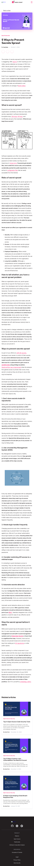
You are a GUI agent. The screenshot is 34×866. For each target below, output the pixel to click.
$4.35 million (21, 86)
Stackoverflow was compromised (11, 367)
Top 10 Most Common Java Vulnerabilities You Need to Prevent (15, 759)
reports (15, 61)
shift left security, (21, 353)
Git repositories (19, 643)
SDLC (10, 612)
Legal (17, 857)
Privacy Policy (17, 860)
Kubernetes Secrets (17, 636)
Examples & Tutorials (17, 852)
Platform (17, 836)
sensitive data (6, 365)
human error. (13, 163)
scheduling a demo (25, 681)
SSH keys (14, 116)
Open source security (9, 718)
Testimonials (17, 842)
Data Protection (6, 35)
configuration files (12, 170)
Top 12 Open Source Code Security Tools (16, 722)
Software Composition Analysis (17, 845)
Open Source (17, 839)
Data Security (17, 863)
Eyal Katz (5, 47)
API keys (20, 116)
